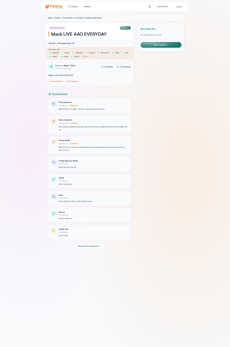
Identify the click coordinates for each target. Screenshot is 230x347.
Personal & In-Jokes (57, 28)
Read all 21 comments (89, 246)
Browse (87, 7)
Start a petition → (161, 45)
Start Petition (162, 7)
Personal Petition (56, 81)
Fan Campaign (72, 81)
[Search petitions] (149, 6)
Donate (75, 7)
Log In (178, 7)
